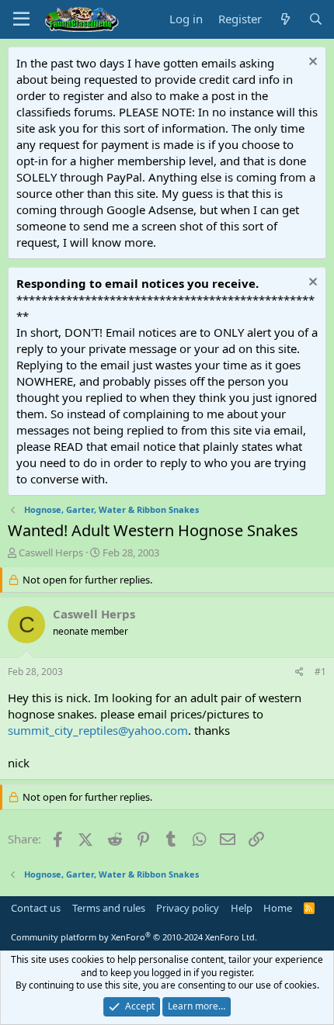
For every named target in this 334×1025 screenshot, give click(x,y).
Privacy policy (187, 908)
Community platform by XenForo (134, 937)
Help (241, 908)
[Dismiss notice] (311, 63)
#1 (320, 671)
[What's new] (285, 19)
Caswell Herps (51, 552)
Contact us (36, 908)
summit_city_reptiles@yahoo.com (98, 730)
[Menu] (21, 19)
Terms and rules (108, 908)
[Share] (299, 672)
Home (277, 908)
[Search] (316, 19)
